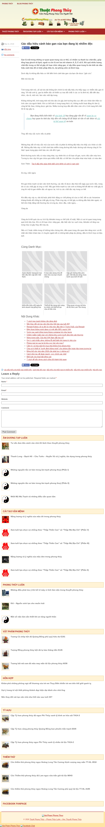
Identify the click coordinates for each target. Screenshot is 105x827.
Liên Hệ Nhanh (34, 37)
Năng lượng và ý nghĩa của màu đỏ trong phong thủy (36, 516)
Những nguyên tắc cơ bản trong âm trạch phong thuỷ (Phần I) (40, 470)
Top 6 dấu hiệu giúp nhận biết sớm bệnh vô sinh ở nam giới (55, 164)
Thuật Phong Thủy (10, 32)
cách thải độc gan (39, 370)
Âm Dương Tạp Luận (33, 31)
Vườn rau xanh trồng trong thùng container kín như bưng (49, 332)
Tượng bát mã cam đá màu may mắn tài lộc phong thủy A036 (39, 663)
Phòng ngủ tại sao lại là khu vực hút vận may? (45, 343)
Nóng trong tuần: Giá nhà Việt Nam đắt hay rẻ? (45, 338)
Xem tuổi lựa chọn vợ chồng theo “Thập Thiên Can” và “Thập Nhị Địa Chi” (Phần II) (50, 570)
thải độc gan (97, 370)
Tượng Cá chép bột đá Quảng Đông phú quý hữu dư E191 (38, 637)
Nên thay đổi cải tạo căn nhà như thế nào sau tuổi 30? (48, 324)
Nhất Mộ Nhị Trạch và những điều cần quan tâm (33, 496)
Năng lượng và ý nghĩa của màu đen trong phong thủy (36, 557)
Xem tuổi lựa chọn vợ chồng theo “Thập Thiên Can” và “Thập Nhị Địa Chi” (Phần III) (50, 543)
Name (4, 382)
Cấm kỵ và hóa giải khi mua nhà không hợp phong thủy (49, 346)
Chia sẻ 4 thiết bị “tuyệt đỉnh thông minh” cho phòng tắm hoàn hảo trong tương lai (59, 349)
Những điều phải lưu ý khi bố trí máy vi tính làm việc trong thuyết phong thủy (47, 590)
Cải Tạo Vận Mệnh (56, 31)
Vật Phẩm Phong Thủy (13, 37)
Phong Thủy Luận (77, 31)
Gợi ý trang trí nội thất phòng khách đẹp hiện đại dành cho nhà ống (33, 690)
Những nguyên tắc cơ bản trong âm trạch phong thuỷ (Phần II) (40, 483)
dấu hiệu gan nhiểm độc (83, 370)
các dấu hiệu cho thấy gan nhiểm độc (18, 370)
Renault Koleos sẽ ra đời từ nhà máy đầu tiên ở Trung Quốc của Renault (55, 327)
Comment (5, 408)
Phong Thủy (7, 4)
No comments (9, 55)
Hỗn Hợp (7, 49)
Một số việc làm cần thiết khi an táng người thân (33, 617)
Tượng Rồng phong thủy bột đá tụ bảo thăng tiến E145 (36, 650)
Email (4, 390)
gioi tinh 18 (60, 115)
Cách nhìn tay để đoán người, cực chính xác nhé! (46, 354)
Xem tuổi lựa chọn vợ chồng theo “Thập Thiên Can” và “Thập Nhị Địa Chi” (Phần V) (50, 530)
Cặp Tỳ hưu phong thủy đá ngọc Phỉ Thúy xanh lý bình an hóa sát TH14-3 (45, 715)
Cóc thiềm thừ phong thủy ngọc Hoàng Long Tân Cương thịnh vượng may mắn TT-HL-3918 (54, 762)
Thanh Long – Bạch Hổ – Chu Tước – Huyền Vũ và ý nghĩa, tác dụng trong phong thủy (51, 456)
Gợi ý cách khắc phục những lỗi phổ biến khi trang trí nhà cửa (51, 340)
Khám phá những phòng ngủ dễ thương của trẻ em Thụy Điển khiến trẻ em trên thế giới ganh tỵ (46, 683)
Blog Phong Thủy (25, 4)
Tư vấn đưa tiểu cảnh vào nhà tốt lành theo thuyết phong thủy (40, 443)
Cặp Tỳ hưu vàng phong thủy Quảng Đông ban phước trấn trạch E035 (43, 729)
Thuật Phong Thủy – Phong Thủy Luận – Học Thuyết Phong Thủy (56, 819)
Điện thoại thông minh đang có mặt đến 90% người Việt (49, 329)
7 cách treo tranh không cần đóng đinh (42, 321)
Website (4, 399)
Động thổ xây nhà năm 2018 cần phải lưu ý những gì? (48, 351)
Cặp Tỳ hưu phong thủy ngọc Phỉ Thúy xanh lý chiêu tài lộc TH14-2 (42, 742)
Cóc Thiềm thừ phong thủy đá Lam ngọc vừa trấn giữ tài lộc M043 (41, 775)
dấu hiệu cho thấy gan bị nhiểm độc (60, 370)
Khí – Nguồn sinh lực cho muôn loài (27, 603)
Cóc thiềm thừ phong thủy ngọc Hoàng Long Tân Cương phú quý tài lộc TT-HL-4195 (50, 789)
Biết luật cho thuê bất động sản (39, 357)
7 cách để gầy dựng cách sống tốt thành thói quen (47, 359)
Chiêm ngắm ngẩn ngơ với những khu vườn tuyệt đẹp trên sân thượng (55, 335)
